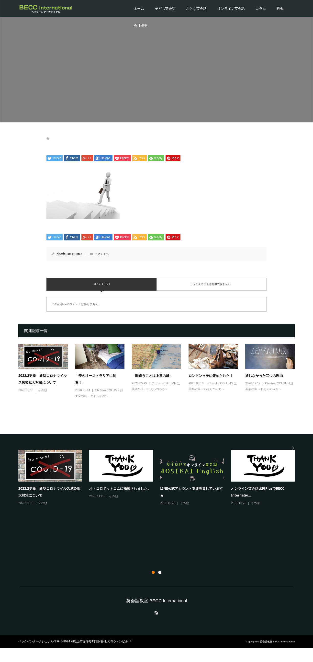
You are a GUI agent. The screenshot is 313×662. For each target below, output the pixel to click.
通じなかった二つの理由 (264, 375)
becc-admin (74, 254)
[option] (160, 478)
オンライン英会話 (231, 9)
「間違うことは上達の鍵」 (152, 375)
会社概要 (140, 26)
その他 (42, 390)
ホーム (139, 9)
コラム (261, 9)
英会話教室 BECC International (156, 600)
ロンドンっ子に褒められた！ (211, 375)
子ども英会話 (165, 9)
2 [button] (159, 572)
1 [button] (153, 572)
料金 (280, 9)
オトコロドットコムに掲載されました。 (120, 488)
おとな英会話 (196, 9)
